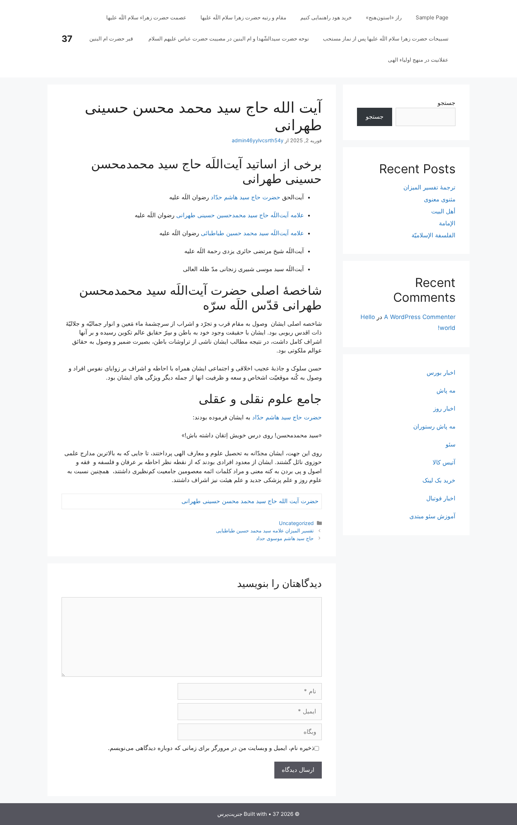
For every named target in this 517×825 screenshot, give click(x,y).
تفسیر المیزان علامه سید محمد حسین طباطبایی (265, 530)
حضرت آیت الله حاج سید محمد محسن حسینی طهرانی (250, 501)
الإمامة (447, 223)
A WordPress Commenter (419, 316)
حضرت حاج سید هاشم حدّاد (245, 197)
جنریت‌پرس (229, 814)
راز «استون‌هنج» (384, 17)
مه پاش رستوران (434, 426)
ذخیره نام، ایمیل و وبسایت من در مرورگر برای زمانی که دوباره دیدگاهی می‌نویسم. (211, 747)
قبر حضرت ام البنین (111, 38)
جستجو (446, 102)
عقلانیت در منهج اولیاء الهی (418, 59)
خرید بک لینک (438, 480)
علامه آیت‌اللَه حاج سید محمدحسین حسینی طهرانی (240, 215)
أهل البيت (443, 211)
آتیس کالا (444, 462)
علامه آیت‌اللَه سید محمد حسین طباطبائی (251, 233)
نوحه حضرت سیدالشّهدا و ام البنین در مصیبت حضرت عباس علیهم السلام (228, 38)
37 (67, 38)
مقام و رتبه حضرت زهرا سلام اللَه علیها (243, 17)
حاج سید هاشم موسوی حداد (285, 538)
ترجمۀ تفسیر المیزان (429, 187)
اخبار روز (444, 408)
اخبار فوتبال (440, 498)
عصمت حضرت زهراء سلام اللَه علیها (146, 17)
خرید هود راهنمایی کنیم (326, 17)
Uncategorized (296, 523)
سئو (450, 444)
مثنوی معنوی (439, 199)
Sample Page (432, 17)
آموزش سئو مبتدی (432, 516)
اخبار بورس (441, 372)
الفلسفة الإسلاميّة (433, 235)
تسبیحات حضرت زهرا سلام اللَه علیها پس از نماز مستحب (385, 38)
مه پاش (445, 390)
